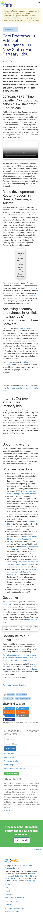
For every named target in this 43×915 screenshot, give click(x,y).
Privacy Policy (9, 894)
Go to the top (36, 849)
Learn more (8, 810)
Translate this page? (12, 911)
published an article (24, 328)
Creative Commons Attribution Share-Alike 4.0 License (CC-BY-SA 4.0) (21, 876)
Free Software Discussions (14, 768)
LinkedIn (9, 716)
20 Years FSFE (8, 698)
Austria (30, 296)
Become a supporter (12, 774)
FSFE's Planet (8, 365)
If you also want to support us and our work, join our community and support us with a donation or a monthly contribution (20, 657)
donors (22, 666)
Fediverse (10, 708)
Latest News (9, 757)
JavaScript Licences (12, 901)
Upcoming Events (11, 761)
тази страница (18, 18)
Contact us (8, 884)
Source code (9, 905)
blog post (28, 362)
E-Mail (23, 716)
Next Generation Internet (23, 698)
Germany (30, 288)
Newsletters (9, 754)
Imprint (7, 891)
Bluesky (23, 708)
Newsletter (9, 29)
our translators (31, 669)
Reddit (23, 712)
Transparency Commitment (14, 898)
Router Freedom (21, 695)
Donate (23, 840)
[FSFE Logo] (6, 4)
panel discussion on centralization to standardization (21, 571)
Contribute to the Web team (14, 908)
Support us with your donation (14, 685)
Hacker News (10, 712)
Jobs (6, 887)
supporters (11, 666)
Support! (9, 719)
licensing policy (30, 881)
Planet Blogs (9, 765)
